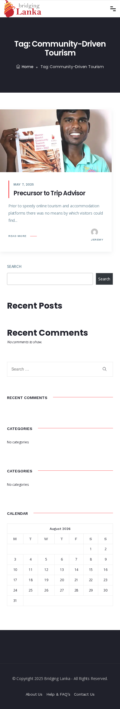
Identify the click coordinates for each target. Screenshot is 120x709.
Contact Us (84, 694)
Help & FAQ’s (58, 694)
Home (27, 66)
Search (14, 266)
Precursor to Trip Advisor (49, 193)
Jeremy (97, 239)
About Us (34, 694)
